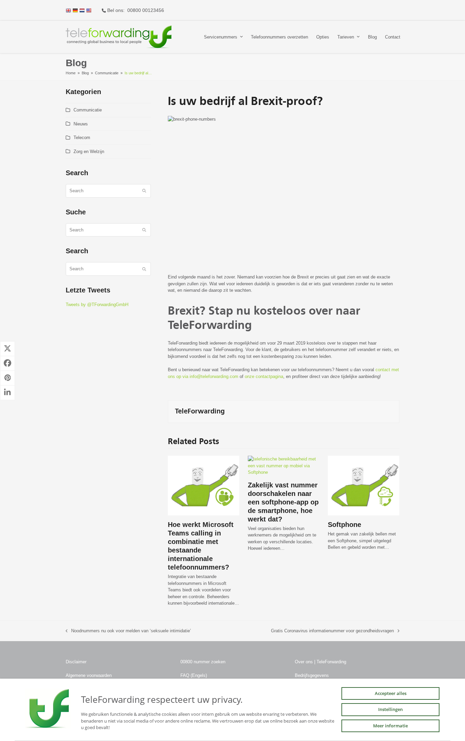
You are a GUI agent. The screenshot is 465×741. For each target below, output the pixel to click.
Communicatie (88, 109)
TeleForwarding (200, 411)
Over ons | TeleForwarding (320, 661)
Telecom (82, 137)
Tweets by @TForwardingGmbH (97, 304)
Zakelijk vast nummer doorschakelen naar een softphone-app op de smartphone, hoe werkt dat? (283, 502)
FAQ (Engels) (193, 675)
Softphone (344, 524)
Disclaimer (76, 661)
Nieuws (81, 123)
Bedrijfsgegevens (312, 675)
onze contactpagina (264, 376)
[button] (7, 348)
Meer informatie (390, 726)
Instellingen (390, 709)
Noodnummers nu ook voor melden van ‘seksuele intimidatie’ (128, 631)
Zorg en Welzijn (89, 151)
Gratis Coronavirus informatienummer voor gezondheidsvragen (332, 631)
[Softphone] (363, 485)
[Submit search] (144, 190)
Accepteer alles (390, 693)
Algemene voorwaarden (89, 675)
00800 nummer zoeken (202, 661)
